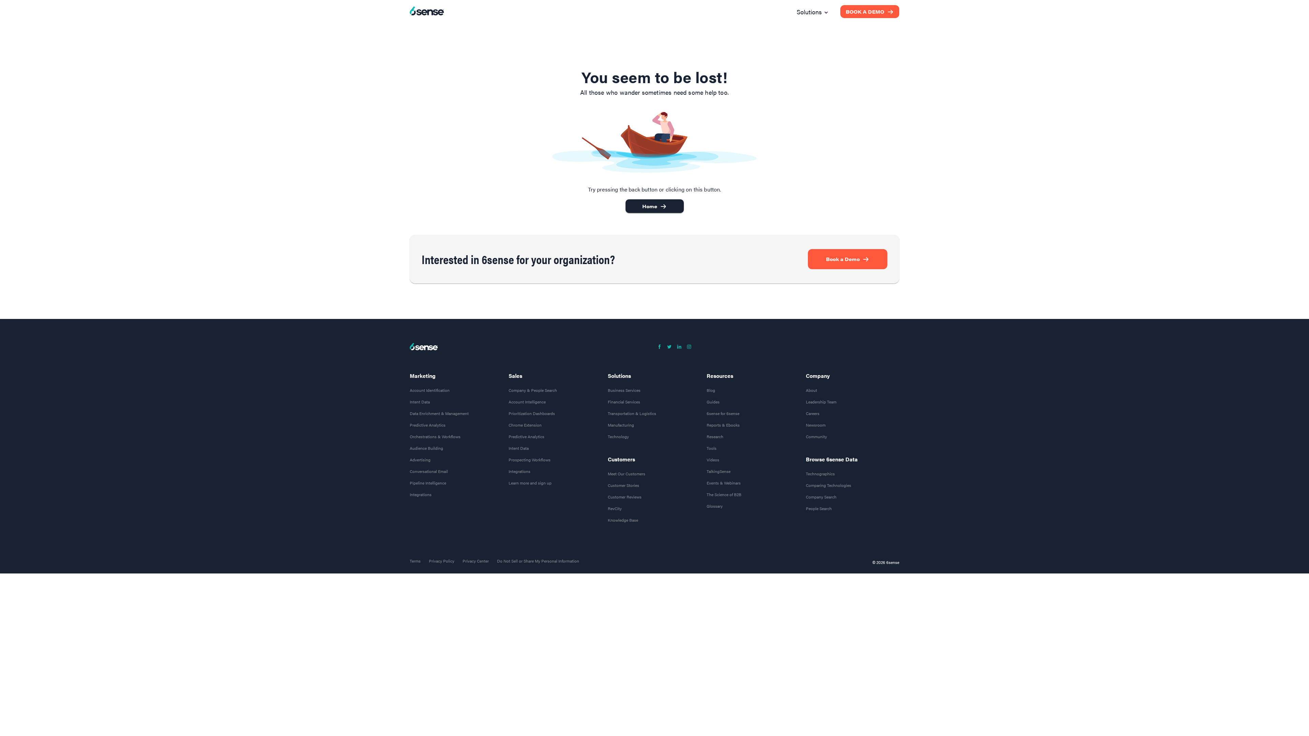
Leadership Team (821, 402)
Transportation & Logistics (632, 413)
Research (715, 436)
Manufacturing (621, 425)
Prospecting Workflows (530, 460)
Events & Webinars (724, 483)
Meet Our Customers (626, 474)
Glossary (715, 506)
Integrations (421, 494)
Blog (711, 390)
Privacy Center (476, 561)
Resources (720, 375)
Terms (415, 561)
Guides (713, 402)
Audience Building (426, 448)
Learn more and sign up (530, 483)
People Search (819, 508)
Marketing (423, 375)
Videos (713, 460)
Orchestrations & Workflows (435, 436)
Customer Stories (623, 485)
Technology (618, 436)
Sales (515, 375)
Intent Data (420, 402)
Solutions (619, 375)
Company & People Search (533, 390)
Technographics (820, 474)
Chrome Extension (525, 425)
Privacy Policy (441, 561)
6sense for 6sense (723, 413)
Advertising (420, 460)
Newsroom (816, 425)
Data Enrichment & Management (439, 413)
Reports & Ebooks (723, 425)
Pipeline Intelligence (428, 483)
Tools (712, 448)
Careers (812, 413)
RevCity (615, 508)
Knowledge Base (623, 520)
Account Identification (430, 390)
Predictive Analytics (428, 425)
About (811, 390)
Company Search (821, 497)
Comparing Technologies (828, 485)
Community (816, 436)
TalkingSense (719, 471)
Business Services (624, 390)
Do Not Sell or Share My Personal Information (538, 561)
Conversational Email (429, 471)
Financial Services (624, 402)
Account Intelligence (527, 402)
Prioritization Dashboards (532, 413)
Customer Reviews (625, 497)
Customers (621, 459)
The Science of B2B (724, 494)
